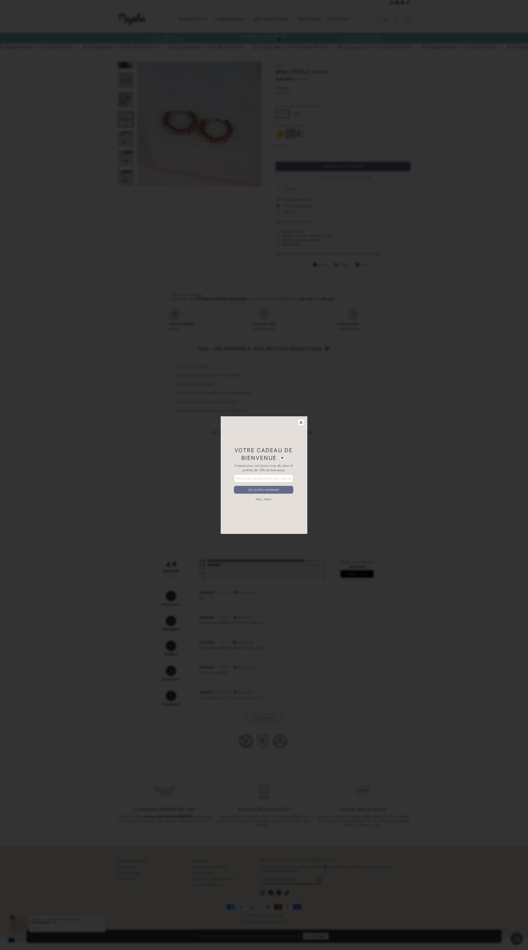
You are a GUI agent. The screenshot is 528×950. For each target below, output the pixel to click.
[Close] (301, 422)
